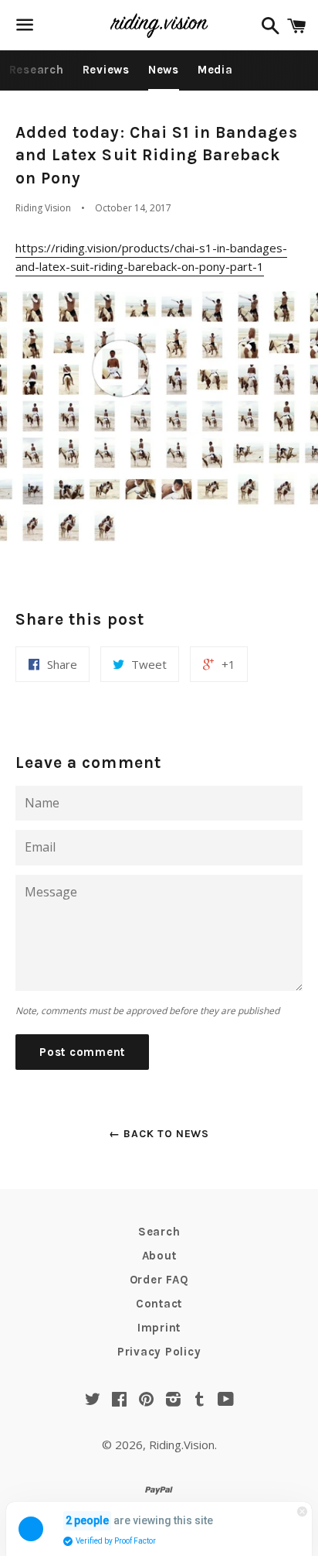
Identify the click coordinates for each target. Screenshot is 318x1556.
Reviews (106, 70)
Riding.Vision (182, 1444)
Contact (159, 1304)
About (159, 1256)
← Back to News (159, 1133)
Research (36, 70)
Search (159, 1232)
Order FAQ (159, 1280)
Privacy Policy (159, 1352)
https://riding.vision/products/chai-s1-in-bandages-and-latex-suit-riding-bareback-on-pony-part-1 (151, 257)
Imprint (159, 1328)
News (163, 70)
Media (215, 70)
